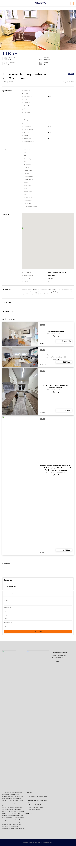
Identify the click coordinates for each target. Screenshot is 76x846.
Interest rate (7, 608)
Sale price (6, 600)
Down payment (8, 623)
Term (5, 615)
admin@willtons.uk (11, 587)
